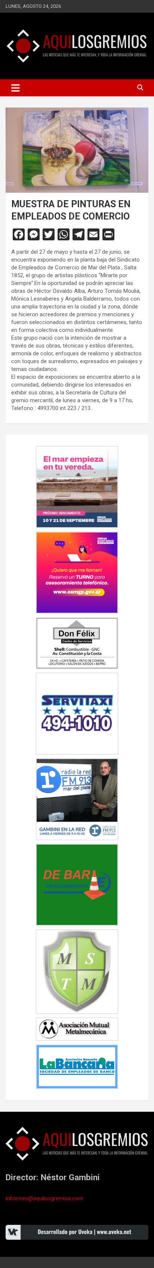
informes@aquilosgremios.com (44, 1198)
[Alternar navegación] (15, 87)
